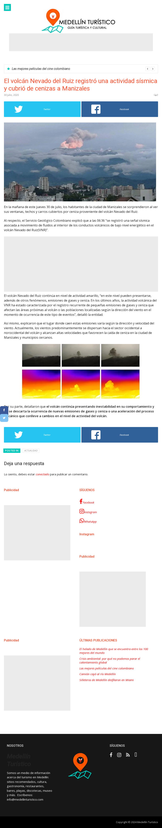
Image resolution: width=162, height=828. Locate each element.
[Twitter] (4, 418)
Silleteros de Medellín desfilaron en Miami (106, 680)
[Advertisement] (81, 42)
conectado (42, 474)
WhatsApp (90, 521)
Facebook (88, 502)
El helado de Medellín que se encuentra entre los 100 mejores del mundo (113, 651)
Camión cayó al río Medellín (97, 674)
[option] (83, 69)
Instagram (90, 512)
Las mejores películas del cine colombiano (41, 69)
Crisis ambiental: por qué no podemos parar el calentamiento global (109, 660)
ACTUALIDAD (31, 450)
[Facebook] (4, 410)
